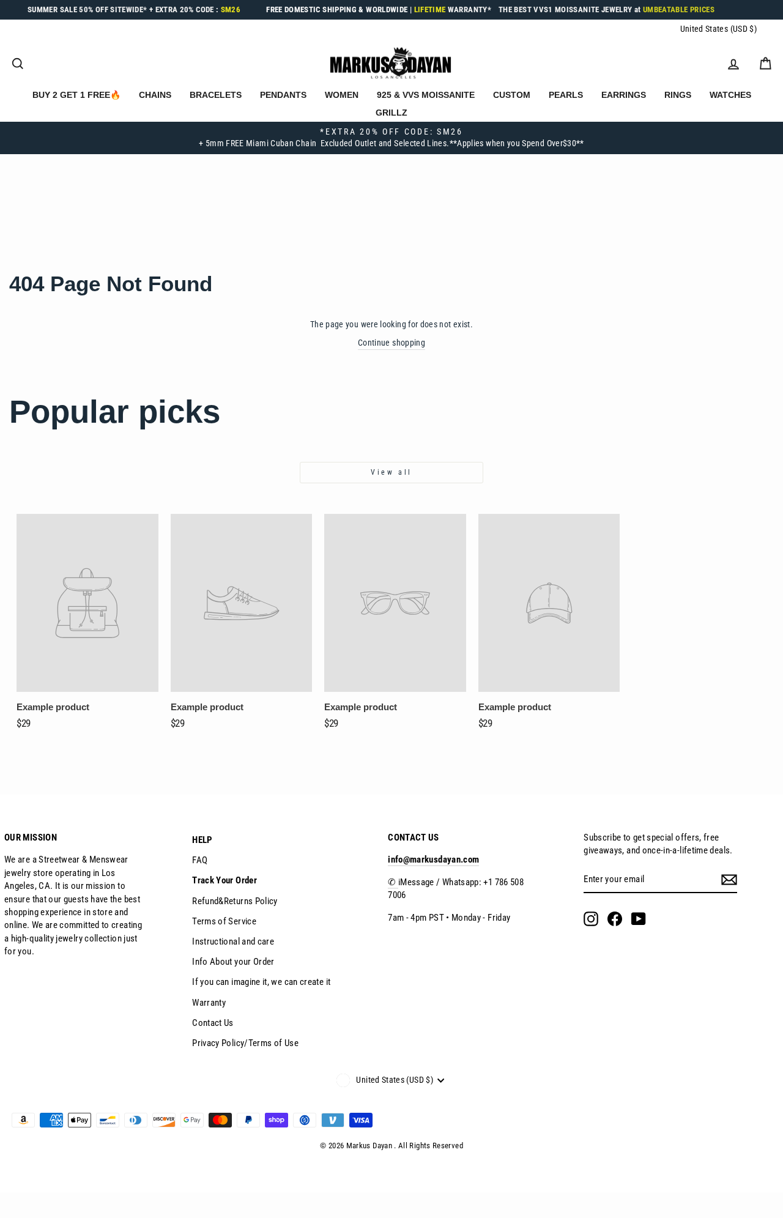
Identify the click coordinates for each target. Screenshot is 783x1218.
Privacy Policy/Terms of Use (245, 1043)
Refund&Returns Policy (235, 901)
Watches (730, 95)
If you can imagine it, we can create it (261, 981)
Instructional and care (233, 941)
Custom (511, 95)
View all (391, 472)
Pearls (566, 95)
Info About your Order (233, 961)
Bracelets (216, 95)
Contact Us (213, 1022)
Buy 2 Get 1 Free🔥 (76, 95)
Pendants (283, 95)
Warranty (209, 1002)
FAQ (199, 860)
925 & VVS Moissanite (426, 95)
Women (341, 95)
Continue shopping (391, 343)
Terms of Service (224, 921)
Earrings (623, 95)
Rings (677, 95)
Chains (155, 95)
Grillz (391, 112)
